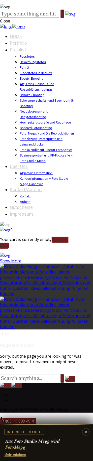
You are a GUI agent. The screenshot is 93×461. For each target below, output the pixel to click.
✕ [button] (85, 431)
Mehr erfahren (15, 454)
